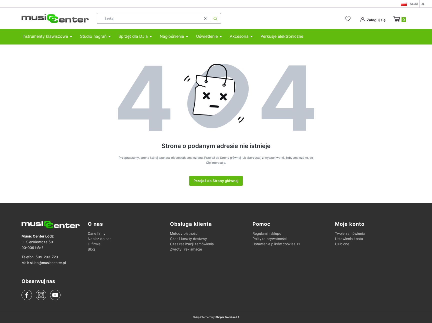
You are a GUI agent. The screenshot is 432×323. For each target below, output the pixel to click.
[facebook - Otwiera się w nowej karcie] (26, 295)
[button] (215, 18)
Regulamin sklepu (266, 233)
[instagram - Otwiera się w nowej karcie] (41, 295)
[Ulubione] (348, 19)
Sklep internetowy (214, 317)
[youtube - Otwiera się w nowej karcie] (55, 295)
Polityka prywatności (269, 238)
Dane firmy (97, 233)
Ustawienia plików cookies (274, 244)
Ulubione (342, 244)
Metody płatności (184, 233)
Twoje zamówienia (350, 233)
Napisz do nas (99, 238)
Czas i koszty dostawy (188, 238)
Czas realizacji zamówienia (192, 244)
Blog (91, 249)
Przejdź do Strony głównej (216, 180)
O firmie (94, 244)
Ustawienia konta (349, 238)
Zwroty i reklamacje (186, 249)
